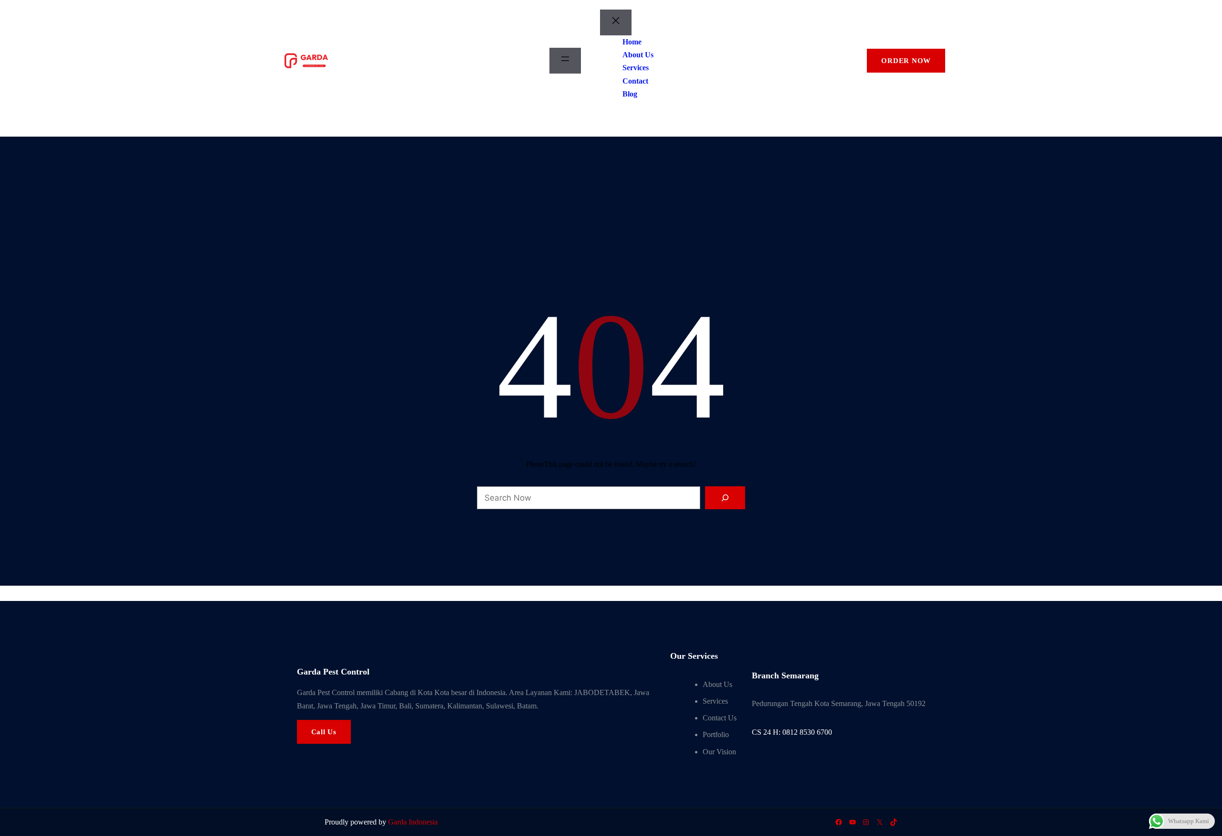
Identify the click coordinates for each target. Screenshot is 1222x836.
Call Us (324, 732)
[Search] (725, 497)
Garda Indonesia (413, 822)
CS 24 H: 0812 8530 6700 (792, 732)
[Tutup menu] (616, 22)
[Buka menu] (565, 61)
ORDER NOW (906, 60)
